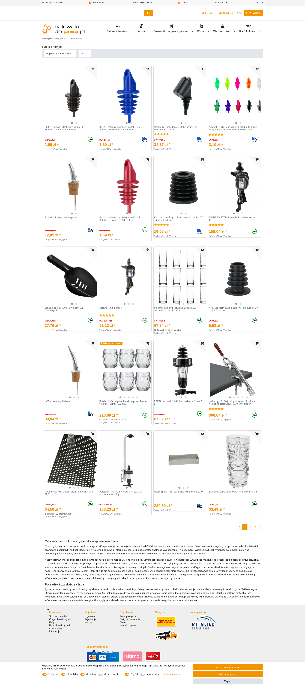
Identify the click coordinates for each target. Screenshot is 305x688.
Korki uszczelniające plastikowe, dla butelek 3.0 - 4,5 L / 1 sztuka (178, 218)
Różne (201, 31)
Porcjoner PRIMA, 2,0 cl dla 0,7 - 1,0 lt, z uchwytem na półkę (120, 493)
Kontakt (184, 2)
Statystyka (72, 674)
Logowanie (90, 616)
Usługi (256, 2)
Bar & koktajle (247, 31)
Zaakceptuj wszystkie (228, 667)
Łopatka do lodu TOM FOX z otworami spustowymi (64, 309)
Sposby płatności (58, 616)
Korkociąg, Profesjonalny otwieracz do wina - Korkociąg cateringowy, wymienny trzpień (232, 402)
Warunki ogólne (128, 625)
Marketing (91, 674)
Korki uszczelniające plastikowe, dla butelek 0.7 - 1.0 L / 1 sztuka (233, 309)
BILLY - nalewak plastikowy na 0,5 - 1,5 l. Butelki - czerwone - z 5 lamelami (120, 218)
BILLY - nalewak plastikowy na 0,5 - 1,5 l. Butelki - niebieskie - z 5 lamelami (120, 128)
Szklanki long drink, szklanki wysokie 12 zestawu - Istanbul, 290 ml (175, 309)
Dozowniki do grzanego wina (171, 31)
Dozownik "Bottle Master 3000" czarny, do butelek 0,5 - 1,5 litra (175, 128)
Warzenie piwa (222, 31)
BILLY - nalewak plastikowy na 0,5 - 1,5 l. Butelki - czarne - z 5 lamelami (66, 128)
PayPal (134, 674)
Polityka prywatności (130, 619)
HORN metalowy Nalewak (58, 401)
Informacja (54, 631)
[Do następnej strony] (260, 527)
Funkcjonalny (152, 674)
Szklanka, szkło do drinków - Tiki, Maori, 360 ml (233, 492)
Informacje (218, 2)
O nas (123, 622)
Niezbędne (53, 674)
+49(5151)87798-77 (142, 2)
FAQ (51, 622)
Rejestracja (90, 619)
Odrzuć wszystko (227, 674)
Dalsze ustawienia (172, 674)
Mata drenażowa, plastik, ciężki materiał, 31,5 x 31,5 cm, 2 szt (69, 493)
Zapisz (228, 681)
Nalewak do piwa (117, 31)
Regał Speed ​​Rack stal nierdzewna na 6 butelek (178, 492)
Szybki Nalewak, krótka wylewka (61, 217)
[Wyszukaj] (148, 13)
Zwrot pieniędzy (128, 616)
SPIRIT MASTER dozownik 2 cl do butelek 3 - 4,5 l (232, 218)
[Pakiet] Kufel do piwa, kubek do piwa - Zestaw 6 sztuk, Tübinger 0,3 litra (123, 402)
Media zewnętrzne (113, 674)
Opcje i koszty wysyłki (60, 619)
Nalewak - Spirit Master (111, 308)
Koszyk (88, 622)
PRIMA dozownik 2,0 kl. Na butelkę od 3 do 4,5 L (178, 402)
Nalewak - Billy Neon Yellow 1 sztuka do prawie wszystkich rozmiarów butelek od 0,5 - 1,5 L (233, 128)
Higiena (141, 31)
